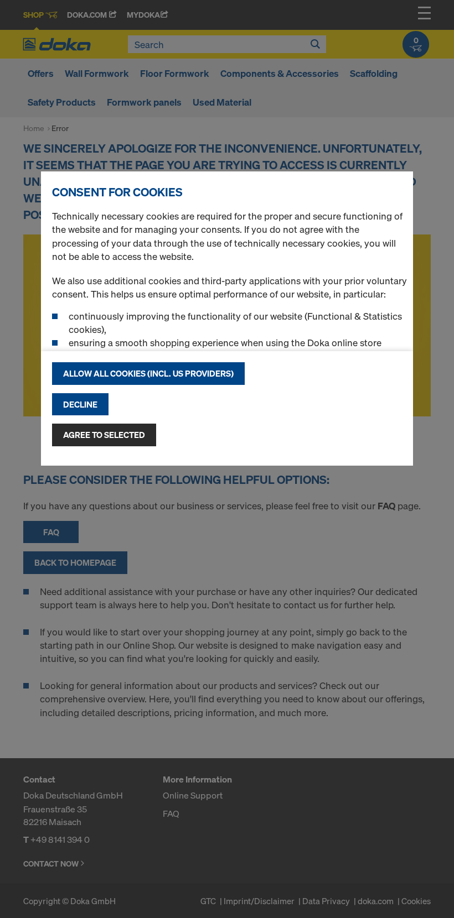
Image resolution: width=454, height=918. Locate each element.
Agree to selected (104, 434)
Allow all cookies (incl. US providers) (148, 373)
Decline (80, 404)
